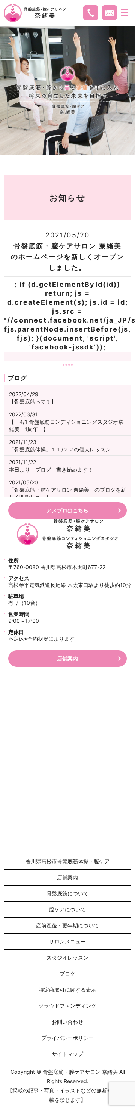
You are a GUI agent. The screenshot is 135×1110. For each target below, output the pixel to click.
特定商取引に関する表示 (67, 989)
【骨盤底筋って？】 (32, 401)
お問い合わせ (67, 1022)
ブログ (67, 973)
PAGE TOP (123, 1070)
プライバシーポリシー (67, 1038)
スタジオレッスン (67, 957)
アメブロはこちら (67, 510)
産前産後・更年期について (67, 925)
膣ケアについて (67, 909)
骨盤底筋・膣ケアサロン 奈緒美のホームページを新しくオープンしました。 (67, 256)
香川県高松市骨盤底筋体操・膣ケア (68, 861)
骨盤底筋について (67, 893)
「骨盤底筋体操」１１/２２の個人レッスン (60, 449)
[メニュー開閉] (124, 12)
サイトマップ (67, 1054)
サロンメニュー (67, 941)
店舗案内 (67, 658)
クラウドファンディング (67, 1005)
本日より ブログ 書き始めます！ (51, 469)
